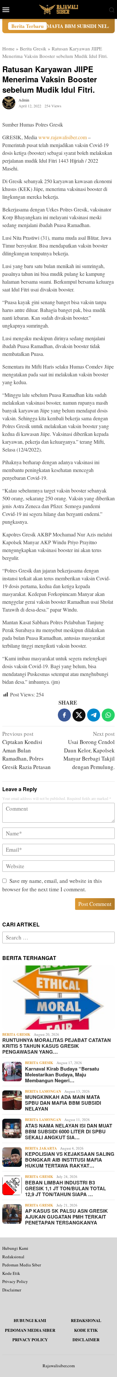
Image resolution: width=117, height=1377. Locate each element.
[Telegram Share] (93, 715)
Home (8, 48)
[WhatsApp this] (108, 715)
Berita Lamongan (43, 1091)
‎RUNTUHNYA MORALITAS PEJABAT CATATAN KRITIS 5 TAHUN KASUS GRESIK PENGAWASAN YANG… (56, 1046)
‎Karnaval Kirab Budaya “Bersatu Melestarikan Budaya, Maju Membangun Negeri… (62, 1074)
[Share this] (64, 715)
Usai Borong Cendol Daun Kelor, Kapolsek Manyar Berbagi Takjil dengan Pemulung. (89, 750)
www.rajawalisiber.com (62, 137)
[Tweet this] (78, 715)
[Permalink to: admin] (8, 102)
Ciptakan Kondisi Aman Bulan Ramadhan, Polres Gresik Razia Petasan (26, 750)
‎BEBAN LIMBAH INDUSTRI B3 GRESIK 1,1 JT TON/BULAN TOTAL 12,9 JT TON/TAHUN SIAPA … (65, 1188)
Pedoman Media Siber (21, 1265)
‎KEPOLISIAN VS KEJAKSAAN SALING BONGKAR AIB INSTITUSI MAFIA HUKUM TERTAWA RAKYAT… (69, 1159)
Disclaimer (11, 1290)
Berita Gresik (33, 48)
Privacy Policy (15, 1281)
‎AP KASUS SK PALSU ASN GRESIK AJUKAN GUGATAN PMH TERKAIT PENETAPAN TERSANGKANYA (66, 1216)
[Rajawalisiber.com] (58, 8)
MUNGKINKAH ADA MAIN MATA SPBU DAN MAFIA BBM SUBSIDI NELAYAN (63, 1103)
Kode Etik (11, 1273)
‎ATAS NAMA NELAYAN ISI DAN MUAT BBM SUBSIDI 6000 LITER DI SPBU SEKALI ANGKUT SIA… (68, 1131)
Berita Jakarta (41, 1148)
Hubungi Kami (15, 1248)
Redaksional (13, 1257)
